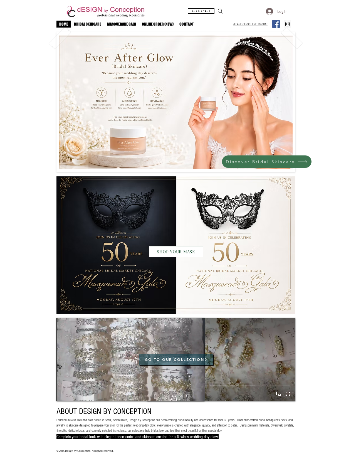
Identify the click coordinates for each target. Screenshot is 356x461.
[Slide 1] (171, 170)
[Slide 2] (176, 170)
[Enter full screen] (287, 393)
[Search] (220, 11)
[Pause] (63, 393)
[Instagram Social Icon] (287, 24)
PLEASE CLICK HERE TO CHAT (250, 24)
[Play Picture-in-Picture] (278, 393)
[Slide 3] (181, 170)
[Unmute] (73, 393)
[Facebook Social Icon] (276, 24)
